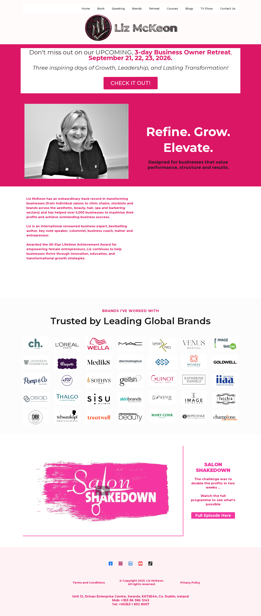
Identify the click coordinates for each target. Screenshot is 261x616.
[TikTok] (150, 563)
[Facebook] (111, 563)
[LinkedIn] (130, 563)
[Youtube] (140, 563)
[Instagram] (121, 563)
